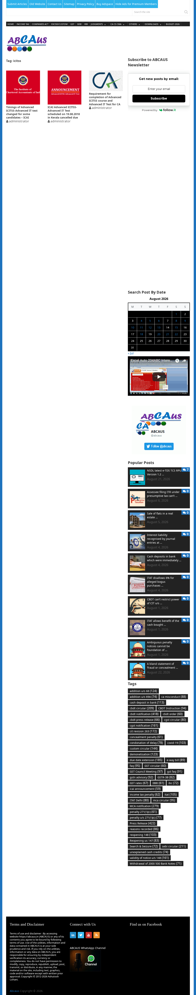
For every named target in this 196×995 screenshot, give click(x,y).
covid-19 (176, 743)
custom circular (144, 748)
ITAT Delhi (139, 800)
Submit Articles (17, 4)
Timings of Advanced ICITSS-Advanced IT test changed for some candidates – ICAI (22, 112)
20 (158, 334)
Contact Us (54, 4)
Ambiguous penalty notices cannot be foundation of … (159, 646)
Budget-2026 (173, 24)
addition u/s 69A (143, 697)
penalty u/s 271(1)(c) (146, 817)
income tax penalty (145, 794)
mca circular (164, 800)
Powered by (149, 110)
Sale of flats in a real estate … (160, 515)
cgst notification (144, 725)
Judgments (97, 24)
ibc (173, 783)
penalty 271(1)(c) (143, 812)
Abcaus (14, 991)
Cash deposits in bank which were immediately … (164, 558)
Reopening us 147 (144, 840)
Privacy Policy (85, 4)
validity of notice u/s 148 (149, 858)
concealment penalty (146, 737)
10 (132, 327)
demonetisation (144, 754)
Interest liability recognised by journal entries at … (161, 538)
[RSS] (96, 935)
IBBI (158, 783)
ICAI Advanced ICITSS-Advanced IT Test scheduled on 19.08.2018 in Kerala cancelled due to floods (64, 112)
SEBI (79, 24)
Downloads (151, 24)
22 (176, 334)
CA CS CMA (115, 24)
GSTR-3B (166, 777)
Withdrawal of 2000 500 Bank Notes (155, 863)
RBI (86, 24)
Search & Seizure (144, 846)
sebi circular (174, 846)
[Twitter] (81, 935)
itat (171, 794)
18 (141, 334)
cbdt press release (145, 720)
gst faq (174, 771)
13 (158, 327)
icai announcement (145, 789)
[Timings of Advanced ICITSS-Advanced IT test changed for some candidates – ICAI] (23, 88)
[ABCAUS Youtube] (159, 395)
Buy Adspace (104, 4)
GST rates (139, 783)
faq (135, 766)
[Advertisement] (120, 42)
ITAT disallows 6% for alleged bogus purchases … (160, 581)
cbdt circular (142, 708)
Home (10, 24)
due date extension (146, 760)
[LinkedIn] (73, 935)
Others (133, 24)
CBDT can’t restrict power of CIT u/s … (163, 601)
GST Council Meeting (146, 771)
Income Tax (23, 24)
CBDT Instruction (172, 708)
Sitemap (69, 4)
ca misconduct (173, 697)
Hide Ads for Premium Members (136, 4)
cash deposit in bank (147, 702)
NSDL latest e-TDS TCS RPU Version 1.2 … (164, 472)
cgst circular (175, 720)
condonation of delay (146, 743)
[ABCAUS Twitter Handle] (159, 453)
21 (167, 334)
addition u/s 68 (143, 691)
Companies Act (40, 24)
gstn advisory (141, 777)
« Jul (131, 353)
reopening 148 (143, 835)
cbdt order (173, 714)
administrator (19, 121)
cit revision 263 (143, 731)
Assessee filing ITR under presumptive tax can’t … (163, 494)
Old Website (37, 4)
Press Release (142, 823)
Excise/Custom (59, 24)
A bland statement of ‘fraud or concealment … (162, 665)
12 (150, 327)
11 (141, 327)
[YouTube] (89, 935)
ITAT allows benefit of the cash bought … (163, 622)
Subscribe (159, 98)
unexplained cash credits (149, 852)
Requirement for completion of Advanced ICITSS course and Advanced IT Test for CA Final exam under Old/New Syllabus (105, 99)
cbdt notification (144, 714)
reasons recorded (144, 829)
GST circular (155, 766)
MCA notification (144, 806)
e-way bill (176, 760)
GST (72, 24)
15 (176, 327)
